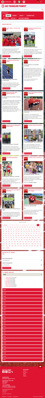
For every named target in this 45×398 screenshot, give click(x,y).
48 (3, 231)
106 (33, 237)
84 (15, 235)
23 (17, 227)
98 (11, 237)
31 (37, 227)
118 (26, 239)
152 (3, 245)
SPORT (24, 374)
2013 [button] (4, 329)
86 (21, 235)
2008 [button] (4, 343)
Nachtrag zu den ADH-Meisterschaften (12, 93)
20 (10, 227)
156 (15, 245)
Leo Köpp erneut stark (33, 60)
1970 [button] (4, 359)
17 (3, 227)
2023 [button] (4, 296)
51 (11, 231)
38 (16, 229)
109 (3, 239)
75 (33, 233)
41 (23, 229)
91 (33, 235)
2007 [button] (4, 346)
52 (13, 231)
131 (23, 241)
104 (27, 237)
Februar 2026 (8, 285)
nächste (7, 248)
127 (12, 241)
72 (26, 233)
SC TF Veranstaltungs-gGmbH (8, 387)
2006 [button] (4, 349)
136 (37, 241)
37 (13, 229)
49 (6, 231)
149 (35, 243)
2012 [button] (4, 333)
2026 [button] (4, 274)
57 (26, 231)
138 (3, 243)
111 (8, 239)
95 (3, 237)
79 (3, 235)
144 (20, 243)
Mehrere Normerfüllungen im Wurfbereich (14, 126)
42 (26, 229)
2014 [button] (4, 326)
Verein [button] (14, 15)
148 (32, 243)
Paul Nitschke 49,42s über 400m (13, 61)
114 (16, 239)
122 (37, 239)
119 (29, 239)
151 (40, 243)
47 (39, 229)
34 (6, 229)
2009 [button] (4, 339)
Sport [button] (22, 15)
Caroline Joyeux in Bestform (35, 125)
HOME (24, 371)
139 (6, 243)
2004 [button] (4, 356)
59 (31, 231)
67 (13, 233)
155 (12, 245)
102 (21, 237)
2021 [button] (4, 303)
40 (21, 229)
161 (29, 245)
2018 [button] (4, 313)
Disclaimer (9, 396)
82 (10, 235)
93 (38, 235)
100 (16, 237)
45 (34, 229)
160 (26, 245)
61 (36, 231)
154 (9, 245)
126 (9, 241)
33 (3, 229)
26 (24, 227)
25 (22, 227)
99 (13, 237)
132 (25, 241)
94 (40, 235)
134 (31, 241)
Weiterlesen (7, 56)
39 (18, 229)
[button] (41, 2)
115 (19, 239)
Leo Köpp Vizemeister (12, 157)
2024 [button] (4, 293)
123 (40, 239)
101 (19, 237)
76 (36, 233)
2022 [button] (4, 299)
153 (6, 245)
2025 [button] (4, 289)
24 (19, 227)
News (8, 15)
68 (16, 233)
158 (21, 245)
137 (39, 241)
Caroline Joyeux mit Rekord (35, 157)
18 (5, 227)
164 (37, 245)
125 (6, 241)
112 (11, 239)
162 (32, 245)
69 (18, 233)
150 (38, 243)
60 (34, 231)
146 (26, 243)
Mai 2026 (7, 281)
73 (28, 233)
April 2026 (8, 282)
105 (30, 237)
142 (14, 243)
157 (18, 245)
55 (21, 231)
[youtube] (9, 372)
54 (18, 231)
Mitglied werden (24, 18)
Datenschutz (15, 396)
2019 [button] (4, 309)
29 (32, 227)
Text (3, 254)
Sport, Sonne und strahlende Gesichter (13, 190)
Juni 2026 (7, 280)
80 (6, 235)
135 (34, 241)
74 (31, 233)
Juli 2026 (7, 278)
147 (29, 243)
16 (40, 225)
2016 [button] (4, 319)
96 (6, 237)
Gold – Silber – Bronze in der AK (13, 28)
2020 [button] (4, 306)
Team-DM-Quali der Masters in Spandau (35, 93)
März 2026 (8, 283)
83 (13, 235)
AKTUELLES (25, 372)
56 (24, 231)
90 (31, 235)
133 (28, 241)
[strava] (12, 372)
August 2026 (8, 277)
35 (8, 229)
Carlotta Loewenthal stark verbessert (34, 28)
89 (28, 235)
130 (20, 241)
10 (26, 225)
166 (3, 248)
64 (6, 233)
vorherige (5, 225)
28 (29, 227)
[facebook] (3, 372)
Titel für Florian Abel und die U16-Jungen (35, 190)
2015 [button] (4, 323)
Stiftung (6, 18)
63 (3, 233)
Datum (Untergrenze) (7, 258)
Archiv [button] (13, 18)
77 (38, 233)
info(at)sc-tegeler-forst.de (8, 386)
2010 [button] (4, 336)
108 (38, 237)
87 (23, 235)
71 (23, 233)
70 (21, 233)
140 (9, 243)
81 (8, 235)
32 (39, 227)
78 (41, 233)
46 (36, 229)
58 (29, 231)
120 (32, 239)
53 (16, 231)
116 (21, 239)
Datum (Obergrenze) (7, 263)
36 (11, 229)
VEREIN (24, 373)
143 (17, 243)
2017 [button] (4, 316)
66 (11, 233)
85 (18, 235)
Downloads (30, 15)
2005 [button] (4, 353)
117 (24, 239)
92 (35, 235)
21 (12, 227)
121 (34, 239)
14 (35, 225)
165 (40, 245)
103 (24, 237)
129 (17, 241)
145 (23, 243)
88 (26, 235)
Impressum (4, 396)
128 (14, 241)
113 (13, 239)
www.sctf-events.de (6, 393)
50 (8, 231)
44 (31, 229)
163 (35, 245)
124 (3, 241)
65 (8, 233)
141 (12, 243)
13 (33, 225)
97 (8, 237)
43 (28, 229)
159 (24, 245)
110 (6, 239)
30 (34, 227)
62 (39, 231)
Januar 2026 (8, 286)
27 (27, 227)
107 (36, 237)
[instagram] (6, 372)
